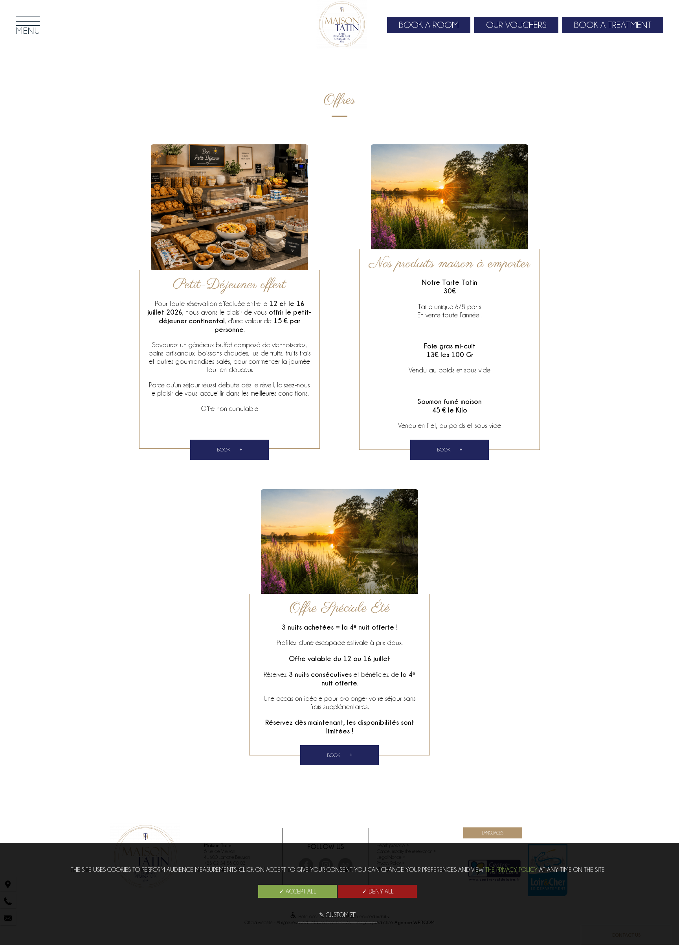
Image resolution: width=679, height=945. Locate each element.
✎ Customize (337, 915)
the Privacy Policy (511, 870)
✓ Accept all (297, 891)
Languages (492, 833)
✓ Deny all (378, 891)
